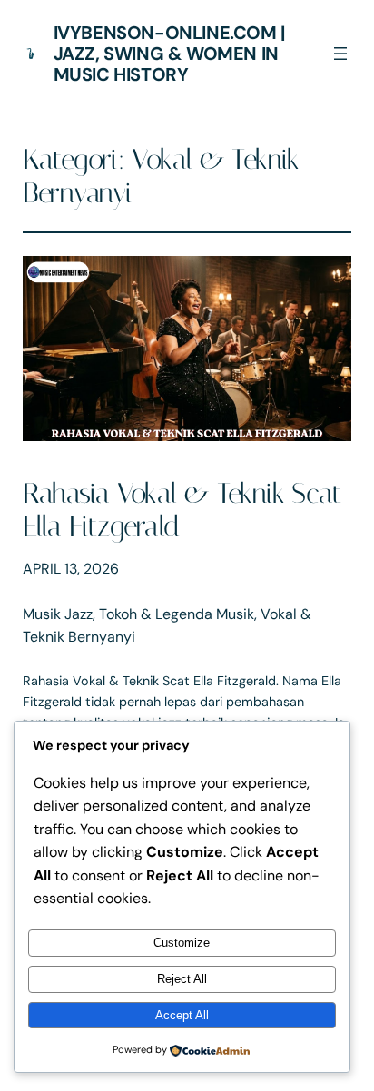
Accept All (182, 1015)
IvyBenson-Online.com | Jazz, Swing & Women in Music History (169, 53)
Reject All (182, 979)
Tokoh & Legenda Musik (176, 614)
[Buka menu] (340, 53)
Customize (181, 942)
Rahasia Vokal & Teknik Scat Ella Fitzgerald (182, 510)
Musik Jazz (58, 614)
